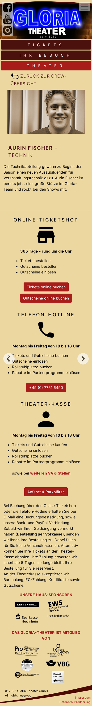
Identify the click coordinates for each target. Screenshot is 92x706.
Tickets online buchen (46, 287)
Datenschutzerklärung (75, 702)
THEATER (46, 65)
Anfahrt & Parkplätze (46, 491)
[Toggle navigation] (84, 6)
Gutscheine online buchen (46, 298)
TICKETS (46, 44)
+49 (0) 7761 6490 (46, 387)
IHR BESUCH (46, 55)
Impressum (83, 697)
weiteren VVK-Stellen (50, 473)
